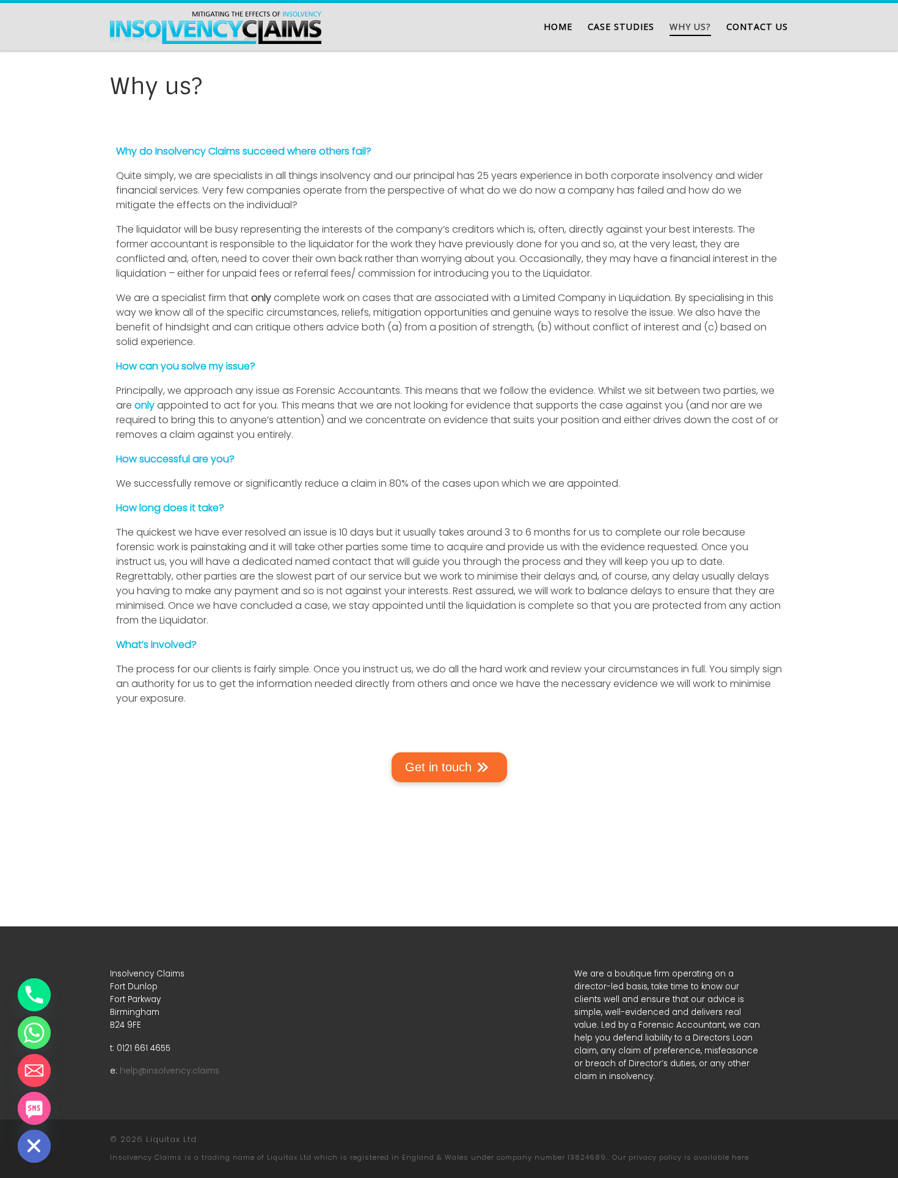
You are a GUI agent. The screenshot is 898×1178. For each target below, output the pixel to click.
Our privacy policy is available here (680, 1157)
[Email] (34, 1070)
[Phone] (34, 994)
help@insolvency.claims (169, 1071)
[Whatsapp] (34, 1032)
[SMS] (34, 1108)
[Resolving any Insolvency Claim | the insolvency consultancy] (215, 25)
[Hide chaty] (34, 1146)
